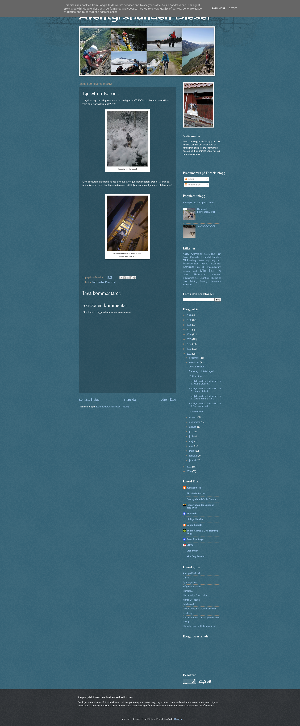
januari (193, 460)
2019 (189, 320)
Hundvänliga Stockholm (195, 595)
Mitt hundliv (98, 282)
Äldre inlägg (168, 399)
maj (191, 441)
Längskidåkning (213, 267)
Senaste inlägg (89, 399)
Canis (186, 577)
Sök (207, 278)
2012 (189, 353)
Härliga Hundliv (195, 519)
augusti (193, 427)
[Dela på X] (128, 277)
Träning (193, 281)
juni (191, 436)
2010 (189, 471)
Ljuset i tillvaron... (197, 366)
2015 (189, 339)
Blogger (178, 719)
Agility (186, 254)
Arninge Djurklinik (192, 573)
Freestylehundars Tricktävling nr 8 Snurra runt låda (205, 404)
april (191, 446)
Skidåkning (188, 278)
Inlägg (190, 179)
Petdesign (188, 613)
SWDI (186, 622)
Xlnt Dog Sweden (196, 556)
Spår (202, 278)
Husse (205, 263)
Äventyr (187, 284)
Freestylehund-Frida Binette (201, 499)
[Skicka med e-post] (121, 277)
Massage (186, 271)
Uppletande (215, 281)
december (194, 357)
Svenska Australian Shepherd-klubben (202, 617)
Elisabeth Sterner (196, 493)
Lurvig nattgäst (196, 411)
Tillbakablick (215, 278)
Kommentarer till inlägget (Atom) (112, 406)
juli (191, 431)
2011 (189, 466)
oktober (193, 417)
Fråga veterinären (192, 586)
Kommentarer (194, 184)
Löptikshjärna (195, 376)
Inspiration (216, 264)
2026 (189, 315)
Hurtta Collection (191, 599)
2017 (189, 329)
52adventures (194, 487)
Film (219, 254)
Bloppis (207, 254)
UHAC (190, 545)
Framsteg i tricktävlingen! (201, 371)
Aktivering (196, 253)
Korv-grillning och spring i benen (199, 202)
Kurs (197, 267)
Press (185, 275)
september (195, 422)
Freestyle (194, 257)
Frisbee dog (203, 261)
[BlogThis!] (124, 277)
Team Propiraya (195, 539)
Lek (203, 267)
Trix (185, 281)
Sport (197, 278)
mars (192, 451)
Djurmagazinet (190, 582)
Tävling (203, 281)
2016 (189, 334)
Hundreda (192, 513)
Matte (195, 271)
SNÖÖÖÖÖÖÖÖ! (206, 226)
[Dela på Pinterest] (134, 277)
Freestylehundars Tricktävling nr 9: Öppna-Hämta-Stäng (205, 397)
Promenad (110, 282)
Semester (216, 275)
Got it (233, 8)
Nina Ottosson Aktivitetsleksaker (199, 608)
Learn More (217, 8)
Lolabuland (188, 604)
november (194, 362)
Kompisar (188, 266)
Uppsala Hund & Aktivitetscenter (199, 626)
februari (193, 455)
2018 (189, 325)
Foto (185, 257)
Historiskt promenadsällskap (206, 210)
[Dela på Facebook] (131, 277)
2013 (189, 349)
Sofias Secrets (194, 525)
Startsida (129, 399)
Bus (213, 254)
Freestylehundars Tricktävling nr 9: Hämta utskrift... (205, 382)
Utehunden (192, 550)
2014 (189, 344)
